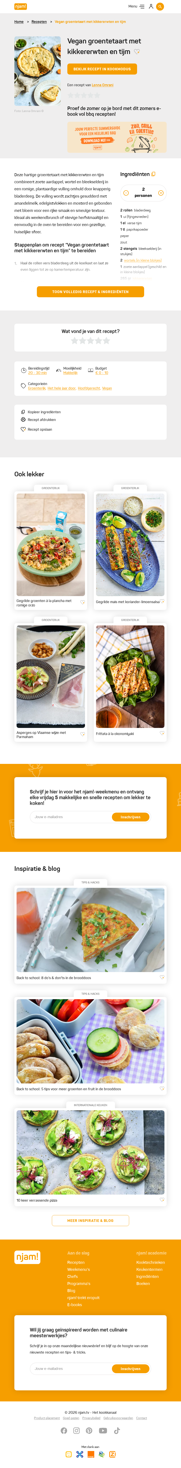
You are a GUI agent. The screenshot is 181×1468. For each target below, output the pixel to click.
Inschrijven (131, 817)
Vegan (107, 388)
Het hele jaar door (62, 388)
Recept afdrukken (42, 420)
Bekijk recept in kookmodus (102, 69)
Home (19, 22)
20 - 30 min (37, 373)
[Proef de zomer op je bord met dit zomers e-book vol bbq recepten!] (117, 137)
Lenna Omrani (102, 85)
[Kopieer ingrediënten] (153, 175)
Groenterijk (36, 388)
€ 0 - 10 (101, 373)
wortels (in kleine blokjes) (143, 260)
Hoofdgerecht (89, 388)
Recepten (39, 22)
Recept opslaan (40, 430)
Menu (132, 6)
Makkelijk (70, 373)
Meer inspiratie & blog (90, 1221)
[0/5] (83, 95)
